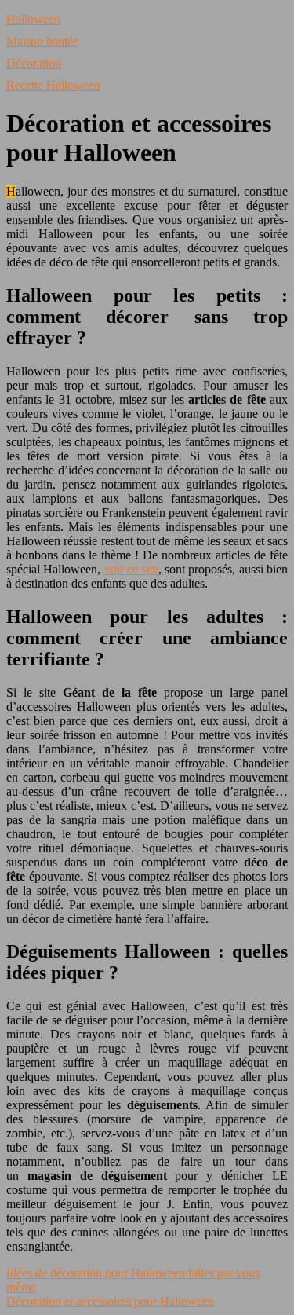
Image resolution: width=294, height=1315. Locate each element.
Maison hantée (42, 41)
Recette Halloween (53, 85)
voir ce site (131, 569)
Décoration (33, 63)
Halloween (33, 19)
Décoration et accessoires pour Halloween (110, 1301)
